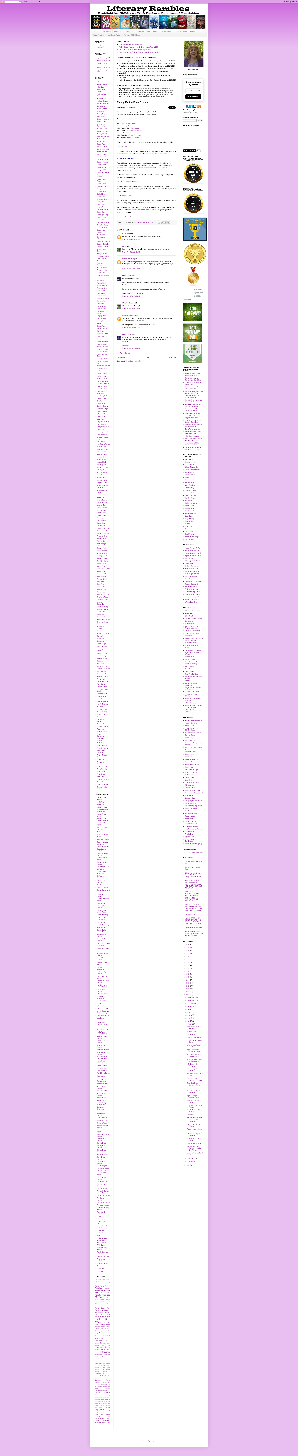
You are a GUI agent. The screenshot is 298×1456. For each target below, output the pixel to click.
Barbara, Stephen (102, 103)
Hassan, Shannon (103, 339)
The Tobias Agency (103, 1202)
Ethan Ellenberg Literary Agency (102, 911)
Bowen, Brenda (102, 134)
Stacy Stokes (99, 1407)
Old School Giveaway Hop (194, 927)
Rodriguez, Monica (103, 574)
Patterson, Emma (103, 533)
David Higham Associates (101, 872)
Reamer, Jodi (101, 548)
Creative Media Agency (102, 863)
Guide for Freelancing (192, 631)
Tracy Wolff (104, 1412)
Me (103, 1369)
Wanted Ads (102, 1416)
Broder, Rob (101, 144)
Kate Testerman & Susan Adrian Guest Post (193, 439)
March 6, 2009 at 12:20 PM (131, 239)
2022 (188, 956)
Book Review (100, 1324)
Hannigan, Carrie (102, 334)
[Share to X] (167, 223)
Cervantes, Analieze (100, 176)
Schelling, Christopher (100, 603)
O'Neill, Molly (101, 513)
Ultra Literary (101, 1230)
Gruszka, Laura (102, 328)
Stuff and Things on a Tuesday (194, 1106)
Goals (102, 1347)
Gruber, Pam (101, 326)
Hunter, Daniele (102, 373)
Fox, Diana (100, 280)
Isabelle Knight (99, 1354)
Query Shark (189, 666)
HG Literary (100, 946)
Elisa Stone (106, 1345)
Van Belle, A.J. (102, 707)
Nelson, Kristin (102, 500)
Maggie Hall (189, 521)
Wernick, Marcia (102, 748)
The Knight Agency (103, 1188)
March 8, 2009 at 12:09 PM (131, 328)
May (189, 1018)
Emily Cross (126, 275)
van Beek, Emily (102, 704)
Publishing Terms (191, 579)
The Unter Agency (103, 1205)
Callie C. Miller (106, 1326)
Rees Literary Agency (101, 1094)
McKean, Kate (101, 477)
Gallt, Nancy (101, 293)
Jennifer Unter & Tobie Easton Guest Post (192, 396)
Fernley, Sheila (102, 270)
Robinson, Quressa (103, 569)
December (191, 997)
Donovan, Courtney (103, 241)
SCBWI (187, 681)
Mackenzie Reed (100, 1367)
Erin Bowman (189, 482)
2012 (188, 986)
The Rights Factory (103, 1195)
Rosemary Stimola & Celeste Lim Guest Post (193, 379)
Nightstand (188, 648)
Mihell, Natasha (102, 488)
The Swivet (189, 834)
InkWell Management (101, 968)
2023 (188, 953)
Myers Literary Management (101, 1062)
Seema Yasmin (106, 1401)
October (190, 1003)
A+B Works (101, 802)
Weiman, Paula (102, 731)
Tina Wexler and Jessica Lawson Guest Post (193, 421)
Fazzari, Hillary (102, 267)
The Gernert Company (101, 1185)
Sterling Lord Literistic (101, 1146)
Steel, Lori (100, 663)
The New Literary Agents (193, 829)
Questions (104, 1384)
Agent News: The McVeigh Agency (193, 1051)
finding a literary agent (199, 293)
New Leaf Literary (102, 1068)
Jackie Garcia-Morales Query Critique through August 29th (138, 47)
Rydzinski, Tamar (102, 597)
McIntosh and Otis (103, 1050)
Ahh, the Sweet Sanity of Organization (194, 1060)
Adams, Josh (101, 82)
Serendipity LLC (102, 1120)
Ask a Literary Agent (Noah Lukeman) (192, 729)
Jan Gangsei (98, 1356)
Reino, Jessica (102, 553)
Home (95, 31)
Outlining (98, 1380)
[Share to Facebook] (169, 223)
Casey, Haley (101, 170)
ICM (98, 965)
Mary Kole (188, 526)
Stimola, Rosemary (103, 669)
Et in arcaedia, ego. (191, 770)
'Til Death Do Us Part (192, 914)
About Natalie (106, 31)
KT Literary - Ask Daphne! (194, 793)
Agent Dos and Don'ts (192, 548)
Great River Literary (103, 943)
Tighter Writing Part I (192, 589)
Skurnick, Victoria (103, 633)
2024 (188, 950)
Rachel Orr (106, 1386)
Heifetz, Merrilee (102, 347)
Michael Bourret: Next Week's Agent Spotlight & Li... (194, 1119)
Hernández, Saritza (103, 366)
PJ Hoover (126, 234)
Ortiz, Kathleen (102, 520)
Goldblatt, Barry (102, 306)
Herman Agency (102, 951)
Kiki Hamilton (189, 508)
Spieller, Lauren (102, 658)
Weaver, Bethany (102, 724)
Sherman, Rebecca (103, 617)
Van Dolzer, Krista (103, 709)
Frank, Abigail (101, 283)
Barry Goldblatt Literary (193, 732)
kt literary (100, 1271)
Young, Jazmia (102, 782)
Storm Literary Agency (101, 1158)
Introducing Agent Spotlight (102, 47)
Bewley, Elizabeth (103, 119)
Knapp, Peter (101, 403)
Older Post (172, 357)
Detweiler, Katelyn (103, 225)
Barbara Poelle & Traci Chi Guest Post (192, 388)
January (190, 1161)
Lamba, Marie (101, 416)
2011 (188, 989)
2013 (188, 983)
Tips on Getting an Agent (193, 597)
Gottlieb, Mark (101, 309)
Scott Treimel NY (102, 1118)
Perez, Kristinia (102, 536)
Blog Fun (106, 1312)
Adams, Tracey (102, 84)
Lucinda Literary (102, 1027)
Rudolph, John (101, 589)
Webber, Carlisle (102, 726)
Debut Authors (102, 1337)
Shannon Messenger (192, 537)
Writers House (101, 1266)
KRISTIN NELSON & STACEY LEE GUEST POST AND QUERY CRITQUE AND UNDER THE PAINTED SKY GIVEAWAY (193, 896)
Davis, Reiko (101, 220)
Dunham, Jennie (102, 247)
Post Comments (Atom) (134, 361)
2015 (188, 977)
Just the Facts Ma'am (192, 633)
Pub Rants (188, 811)
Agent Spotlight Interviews (123, 31)
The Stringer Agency (101, 1199)
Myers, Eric (101, 497)
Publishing (106, 1382)
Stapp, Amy (101, 661)
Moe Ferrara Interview (192, 413)
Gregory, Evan (101, 316)
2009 (188, 995)
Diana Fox (188, 757)
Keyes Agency (102, 1001)
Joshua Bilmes (190, 788)
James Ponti (106, 1354)
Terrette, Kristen (102, 687)
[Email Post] (158, 222)
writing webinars (198, 289)
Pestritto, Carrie (102, 538)
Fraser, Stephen (102, 285)
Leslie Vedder (98, 1363)
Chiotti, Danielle (102, 184)
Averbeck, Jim (102, 98)
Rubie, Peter (101, 587)
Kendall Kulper (190, 506)
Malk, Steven (101, 452)
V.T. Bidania (105, 1414)
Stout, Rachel (101, 671)
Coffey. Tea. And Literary (193, 747)
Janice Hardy (189, 488)
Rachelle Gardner (191, 813)
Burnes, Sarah (101, 154)
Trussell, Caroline (102, 699)
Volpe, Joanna (101, 717)
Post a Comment (125, 353)
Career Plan (99, 1328)
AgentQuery (189, 613)
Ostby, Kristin (101, 523)
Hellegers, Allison (102, 349)
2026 (188, 944)
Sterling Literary (102, 1143)
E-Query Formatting (191, 566)
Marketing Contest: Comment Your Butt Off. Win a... (194, 1148)
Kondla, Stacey (102, 411)
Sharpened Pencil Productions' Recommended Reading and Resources (193, 686)
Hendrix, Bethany (102, 352)
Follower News (181, 31)
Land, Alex (100, 419)
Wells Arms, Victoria (101, 739)
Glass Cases (189, 777)
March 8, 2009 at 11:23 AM (131, 309)
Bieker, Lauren (101, 122)
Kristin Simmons (190, 513)
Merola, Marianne (102, 485)
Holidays (103, 1349)
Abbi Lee (97, 1282)
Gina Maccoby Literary (102, 935)
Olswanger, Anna (102, 518)
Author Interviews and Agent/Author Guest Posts (154, 31)
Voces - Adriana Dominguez (190, 840)
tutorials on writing (198, 292)
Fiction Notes (189, 624)
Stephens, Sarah (102, 666)
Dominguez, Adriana (101, 238)
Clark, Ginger (101, 194)
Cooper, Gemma (102, 207)
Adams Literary (102, 807)
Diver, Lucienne (102, 227)
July (189, 1012)
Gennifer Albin (190, 485)
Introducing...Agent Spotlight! (193, 1135)
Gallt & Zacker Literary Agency (102, 931)
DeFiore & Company (100, 877)
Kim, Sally (100, 401)
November (191, 1000)
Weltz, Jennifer (102, 745)
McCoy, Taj (100, 470)
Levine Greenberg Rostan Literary (103, 1012)
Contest (102, 1333)
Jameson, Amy (102, 386)
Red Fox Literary (102, 1091)
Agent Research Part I (192, 550)
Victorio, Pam (101, 714)
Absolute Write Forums (193, 611)
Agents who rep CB (103, 58)
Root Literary (101, 1100)
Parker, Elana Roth (103, 531)
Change (189, 1088)
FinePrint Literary (102, 915)
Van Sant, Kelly (102, 712)
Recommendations (101, 1391)
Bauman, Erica (102, 109)
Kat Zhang (188, 500)
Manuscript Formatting (192, 574)
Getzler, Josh (101, 296)
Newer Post (121, 357)
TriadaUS (100, 1216)
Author (108, 1306)
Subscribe (193, 96)
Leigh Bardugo (190, 518)
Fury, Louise (101, 291)
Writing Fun (100, 1268)
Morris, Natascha (102, 495)
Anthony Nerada (100, 1306)
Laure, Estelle (101, 424)
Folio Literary (101, 920)
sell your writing (197, 295)
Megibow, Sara (102, 483)
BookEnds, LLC (190, 738)
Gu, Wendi (100, 331)
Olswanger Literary (103, 1070)
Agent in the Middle (191, 723)
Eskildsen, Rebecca (100, 264)
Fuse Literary (101, 927)
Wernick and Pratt (103, 1256)
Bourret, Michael (102, 131)
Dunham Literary (102, 887)
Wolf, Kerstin (101, 771)
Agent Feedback (105, 1284)
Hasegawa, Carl (102, 336)
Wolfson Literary (102, 1263)
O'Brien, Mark (101, 510)
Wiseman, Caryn (102, 766)
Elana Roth (189, 767)
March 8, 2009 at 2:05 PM (131, 349)
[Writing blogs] (193, 286)
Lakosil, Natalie (102, 414)
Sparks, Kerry (101, 656)
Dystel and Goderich (100, 895)
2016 (188, 974)
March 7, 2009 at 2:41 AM (131, 252)
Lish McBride (106, 1363)
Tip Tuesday (104, 1410)
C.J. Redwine (189, 464)
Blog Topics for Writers (193, 561)
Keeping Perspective (192, 571)
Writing (98, 1422)
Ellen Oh (188, 477)
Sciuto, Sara (101, 612)
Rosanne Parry (106, 1395)
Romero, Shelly (102, 579)
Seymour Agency (102, 1123)
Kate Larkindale (105, 1359)
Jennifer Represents (192, 782)
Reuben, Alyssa (102, 563)
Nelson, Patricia (102, 502)
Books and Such (190, 740)
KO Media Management (101, 997)
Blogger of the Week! (194, 1037)
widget (201, 852)
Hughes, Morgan (102, 371)
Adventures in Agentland (193, 720)
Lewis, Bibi (100, 429)
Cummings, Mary (102, 215)
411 (126, 147)
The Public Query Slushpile (191, 695)
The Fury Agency (102, 1181)
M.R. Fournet (106, 1365)
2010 (188, 992)
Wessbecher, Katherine (101, 751)
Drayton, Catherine (103, 244)
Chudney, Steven (102, 186)
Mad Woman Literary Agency (102, 1033)
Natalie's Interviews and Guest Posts (106, 35)
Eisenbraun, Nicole (103, 256)
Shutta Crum (98, 1405)
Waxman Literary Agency (193, 844)
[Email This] (162, 223)
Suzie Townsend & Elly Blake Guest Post (193, 374)
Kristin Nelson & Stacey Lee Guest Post (193, 432)
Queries (97, 1384)
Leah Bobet (189, 516)
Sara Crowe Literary (101, 1114)
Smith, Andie (101, 641)
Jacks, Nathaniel (102, 381)
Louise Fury (189, 795)
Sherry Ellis (106, 1403)
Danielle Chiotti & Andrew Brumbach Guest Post (193, 401)
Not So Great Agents (192, 576)
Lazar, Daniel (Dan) (103, 427)
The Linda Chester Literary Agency (103, 1192)
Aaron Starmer (106, 1279)
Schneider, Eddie (102, 609)
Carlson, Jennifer (102, 162)
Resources (106, 1393)
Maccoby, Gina (102, 446)
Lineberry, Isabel (102, 432)
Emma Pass (189, 480)
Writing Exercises (191, 602)
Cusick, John (101, 217)
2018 (188, 968)
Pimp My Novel (190, 659)
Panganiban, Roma (103, 528)
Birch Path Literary (103, 834)
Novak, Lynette (102, 508)
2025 (188, 947)
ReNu (124, 246)
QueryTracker (189, 671)
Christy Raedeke (134, 135)
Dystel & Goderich (191, 759)
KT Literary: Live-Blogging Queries (193, 1065)
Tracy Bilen (98, 1412)
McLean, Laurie (102, 480)
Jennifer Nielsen (190, 493)
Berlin (99, 832)
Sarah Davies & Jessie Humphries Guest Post (193, 448)
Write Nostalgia (127, 303)
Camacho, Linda (102, 159)
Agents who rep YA (103, 67)
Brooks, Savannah (103, 149)
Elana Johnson (190, 475)
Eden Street (101, 903)
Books (108, 1324)
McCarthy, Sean (102, 467)
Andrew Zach (189, 726)
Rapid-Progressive (191, 816)
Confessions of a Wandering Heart (191, 751)
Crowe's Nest (189, 754)
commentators (195, 852)
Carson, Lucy (101, 165)
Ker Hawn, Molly (102, 396)
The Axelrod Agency (101, 1162)
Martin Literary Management (101, 1046)
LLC (98, 1006)
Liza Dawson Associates (101, 1019)
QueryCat (188, 669)
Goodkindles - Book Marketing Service (191, 627)
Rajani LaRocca (102, 1388)
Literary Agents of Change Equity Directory (194, 639)
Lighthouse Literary (103, 1015)
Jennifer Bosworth (191, 490)
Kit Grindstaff (189, 511)
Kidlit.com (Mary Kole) (192, 790)
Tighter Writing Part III (192, 594)
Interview (105, 1352)
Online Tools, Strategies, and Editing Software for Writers (193, 652)
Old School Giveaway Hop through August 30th (135, 49)
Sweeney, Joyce (102, 676)
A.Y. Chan (98, 1279)
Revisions (98, 1395)
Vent (98, 1235)
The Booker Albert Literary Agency (103, 1169)
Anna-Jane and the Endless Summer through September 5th (139, 52)
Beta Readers (99, 1312)
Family (97, 1347)
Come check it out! (124, 217)
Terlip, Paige (101, 684)
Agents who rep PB (103, 60)
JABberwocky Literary (101, 973)
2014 (188, 980)
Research (98, 1393)
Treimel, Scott (101, 696)
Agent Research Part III (193, 556)
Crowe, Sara (101, 212)
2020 (188, 962)
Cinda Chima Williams (192, 470)
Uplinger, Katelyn (102, 701)
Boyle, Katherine (102, 139)
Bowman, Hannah (103, 136)
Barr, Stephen (101, 106)
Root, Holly (100, 581)
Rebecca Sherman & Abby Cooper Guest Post (194, 392)
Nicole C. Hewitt (105, 1378)
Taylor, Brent (101, 679)
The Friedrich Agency (101, 1178)
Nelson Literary (102, 1065)
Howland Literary (102, 962)
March (190, 1024)
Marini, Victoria (102, 459)
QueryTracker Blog (191, 674)
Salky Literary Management (101, 1104)
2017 (188, 971)
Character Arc (189, 563)
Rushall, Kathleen (103, 594)
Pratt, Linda (101, 541)
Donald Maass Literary (101, 881)
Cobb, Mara (101, 204)
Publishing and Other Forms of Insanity (192, 663)
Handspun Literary (103, 948)
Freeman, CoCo (102, 288)
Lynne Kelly (98, 1365)
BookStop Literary (103, 839)
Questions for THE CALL (193, 581)
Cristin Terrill (189, 472)
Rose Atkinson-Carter (100, 1397)
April (189, 1021)
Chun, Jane (100, 189)
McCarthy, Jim (102, 465)
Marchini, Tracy (102, 454)
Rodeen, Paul (101, 571)
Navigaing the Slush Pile (193, 801)
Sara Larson (189, 531)
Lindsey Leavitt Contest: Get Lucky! (194, 1079)
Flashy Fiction (148, 112)
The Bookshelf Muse (192, 691)
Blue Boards (189, 616)
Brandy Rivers (190, 462)
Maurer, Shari (101, 462)
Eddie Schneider (190, 762)
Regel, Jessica (102, 551)
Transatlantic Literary (101, 1213)
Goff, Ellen (100, 304)
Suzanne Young (132, 133)
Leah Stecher (106, 1361)
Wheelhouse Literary (101, 1260)
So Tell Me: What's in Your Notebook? (194, 1055)
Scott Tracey (189, 534)
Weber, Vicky (101, 729)
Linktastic (190, 1115)
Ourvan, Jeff (101, 526)
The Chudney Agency (101, 1174)
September (191, 1006)
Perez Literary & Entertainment (102, 1080)
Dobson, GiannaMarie (101, 233)
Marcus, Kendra (102, 457)
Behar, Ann (100, 111)
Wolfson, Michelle (103, 779)
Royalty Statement (191, 584)
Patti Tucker (132, 123)
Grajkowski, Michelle (101, 312)
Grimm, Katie (101, 321)
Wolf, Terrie (100, 777)
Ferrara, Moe (101, 273)
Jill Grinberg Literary (101, 990)
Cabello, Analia (102, 157)
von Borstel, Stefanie (101, 720)
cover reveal (98, 1425)
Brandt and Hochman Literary (103, 845)
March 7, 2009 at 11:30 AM (131, 269)
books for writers (198, 291)
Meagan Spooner (191, 529)
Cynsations (189, 621)
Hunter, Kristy (101, 376)
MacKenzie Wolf (102, 1029)
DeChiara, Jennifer (103, 222)
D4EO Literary (101, 869)
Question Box (191, 1034)
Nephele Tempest (191, 803)
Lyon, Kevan (101, 441)
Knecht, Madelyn (102, 406)
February (191, 1158)
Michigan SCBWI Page (132, 35)
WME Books (101, 1245)
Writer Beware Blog (191, 703)
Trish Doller (134, 128)
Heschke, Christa (102, 368)
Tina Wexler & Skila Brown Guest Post (192, 444)
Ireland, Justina (102, 378)
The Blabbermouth (191, 824)
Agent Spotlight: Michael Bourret (193, 1096)
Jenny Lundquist (190, 495)
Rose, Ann (100, 584)
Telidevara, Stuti (102, 681)
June (189, 1015)
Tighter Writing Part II (192, 592)
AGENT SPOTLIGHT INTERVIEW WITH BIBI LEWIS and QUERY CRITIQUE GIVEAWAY (193, 920)
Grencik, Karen (102, 318)
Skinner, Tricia (101, 631)
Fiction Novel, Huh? (191, 568)
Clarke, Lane (101, 196)
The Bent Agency (102, 1166)
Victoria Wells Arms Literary (101, 1241)
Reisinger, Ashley (102, 556)
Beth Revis (189, 459)
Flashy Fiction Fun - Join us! (194, 1125)
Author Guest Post (102, 1308)
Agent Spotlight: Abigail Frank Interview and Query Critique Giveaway (194, 933)
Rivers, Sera (101, 566)
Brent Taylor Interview (192, 429)
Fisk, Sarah (101, 278)
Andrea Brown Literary (101, 815)
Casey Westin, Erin (103, 167)
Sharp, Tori (100, 614)
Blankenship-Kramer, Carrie (101, 125)
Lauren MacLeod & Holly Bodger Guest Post (193, 425)
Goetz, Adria (101, 301)
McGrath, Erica (102, 475)
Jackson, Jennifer (103, 384)
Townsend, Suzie (102, 694)
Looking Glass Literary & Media (102, 1023)
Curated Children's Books (193, 618)
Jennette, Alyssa (102, 389)
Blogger (153, 1441)
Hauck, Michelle (102, 341)
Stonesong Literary (103, 1154)
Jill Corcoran (189, 785)
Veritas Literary (102, 1238)
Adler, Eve (100, 87)
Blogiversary (106, 1316)
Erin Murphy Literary (101, 907)
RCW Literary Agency (101, 1087)
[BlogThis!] (165, 223)
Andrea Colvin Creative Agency (102, 819)
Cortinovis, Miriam (103, 209)
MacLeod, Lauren (102, 449)
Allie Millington (100, 1301)
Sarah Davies (189, 819)
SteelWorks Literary (101, 1139)
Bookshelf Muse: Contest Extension (194, 1084)
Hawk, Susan (101, 344)
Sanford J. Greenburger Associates (101, 1109)
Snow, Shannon (102, 646)
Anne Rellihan (105, 1303)
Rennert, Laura (102, 558)
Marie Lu (188, 524)
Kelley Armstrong (191, 503)
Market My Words (191, 643)
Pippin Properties (102, 1084)
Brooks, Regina (102, 146)
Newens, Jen (101, 505)
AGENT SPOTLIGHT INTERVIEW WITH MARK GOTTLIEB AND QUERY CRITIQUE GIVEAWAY (194, 907)
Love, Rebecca (102, 434)
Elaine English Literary (192, 764)
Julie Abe (97, 1359)
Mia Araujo (106, 1373)
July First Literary (102, 994)
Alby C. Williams (105, 1299)
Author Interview (100, 1310)
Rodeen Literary (102, 1097)
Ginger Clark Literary (101, 940)
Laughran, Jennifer (103, 421)
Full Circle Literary (103, 925)
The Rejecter (189, 831)
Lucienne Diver (190, 798)
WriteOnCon (106, 1420)
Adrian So (97, 1284)
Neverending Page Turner (193, 806)
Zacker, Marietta (102, 784)
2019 (188, 965)
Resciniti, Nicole (102, 561)
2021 (188, 959)
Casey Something (128, 259)
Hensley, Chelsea (102, 359)
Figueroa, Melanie (103, 275)
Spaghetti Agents (191, 586)
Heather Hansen (135, 130)
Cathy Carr (102, 1330)
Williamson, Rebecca (101, 763)
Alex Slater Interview (192, 436)
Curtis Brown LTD (102, 866)
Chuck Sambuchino (191, 467)
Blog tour (99, 1314)
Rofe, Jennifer (101, 576)
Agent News (99, 1286)
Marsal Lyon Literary (101, 1042)
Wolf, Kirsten (101, 774)
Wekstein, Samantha (100, 735)
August (190, 1009)
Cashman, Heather (103, 172)
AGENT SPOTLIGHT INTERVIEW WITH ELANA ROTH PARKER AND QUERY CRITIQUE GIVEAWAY (193, 884)
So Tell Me (106, 1405)
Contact (193, 31)
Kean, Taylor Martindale (101, 392)
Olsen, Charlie (101, 515)
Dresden (99, 885)
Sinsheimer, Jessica (101, 627)
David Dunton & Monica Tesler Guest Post (193, 410)
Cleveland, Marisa (103, 199)
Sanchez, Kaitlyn (102, 600)
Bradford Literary (102, 842)
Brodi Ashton (98, 1326)
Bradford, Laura (102, 141)
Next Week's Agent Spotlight (193, 1092)
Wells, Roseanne (102, 743)
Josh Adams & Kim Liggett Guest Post (191, 417)
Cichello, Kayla (102, 191)
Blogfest (107, 1314)
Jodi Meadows (106, 1356)
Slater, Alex (100, 636)
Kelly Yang (98, 1361)
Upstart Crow (101, 1233)
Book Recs (106, 1322)
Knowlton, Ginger (102, 409)
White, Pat (100, 759)
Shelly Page (98, 1403)
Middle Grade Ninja (191, 645)
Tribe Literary (101, 1219)
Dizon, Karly (101, 230)
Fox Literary (101, 922)
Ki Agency (100, 1003)
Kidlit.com (188, 636)
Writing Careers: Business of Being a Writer (194, 706)
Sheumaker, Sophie (103, 619)
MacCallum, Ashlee (103, 444)
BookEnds (100, 837)
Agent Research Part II (193, 553)
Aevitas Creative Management (102, 810)
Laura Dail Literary (103, 1008)
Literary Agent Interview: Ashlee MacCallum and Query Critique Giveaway (193, 875)
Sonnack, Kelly (102, 653)
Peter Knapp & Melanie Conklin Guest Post (193, 405)
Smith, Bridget (101, 644)
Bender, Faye (101, 114)
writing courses (197, 296)
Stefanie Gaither (190, 539)
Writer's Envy (191, 1031)
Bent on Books (190, 735)
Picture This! (189, 657)
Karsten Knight (190, 498)
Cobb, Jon (100, 202)
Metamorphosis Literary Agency (102, 1057)
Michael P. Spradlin (101, 1375)
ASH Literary (101, 804)
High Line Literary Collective (102, 954)
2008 (188, 1165)
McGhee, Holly (102, 472)
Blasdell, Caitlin (102, 128)
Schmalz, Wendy (102, 607)
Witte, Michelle (102, 769)
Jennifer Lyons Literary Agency (102, 986)
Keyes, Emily (101, 398)
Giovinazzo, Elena (103, 298)
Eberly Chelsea (102, 253)
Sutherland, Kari (102, 674)
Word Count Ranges (192, 599)
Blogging (98, 1316)
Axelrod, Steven (102, 101)
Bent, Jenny (101, 116)
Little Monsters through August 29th (131, 44)
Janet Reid (188, 780)
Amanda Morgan (133, 137)
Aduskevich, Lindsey (101, 90)
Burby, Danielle (102, 152)
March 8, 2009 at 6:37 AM (131, 296)
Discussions (99, 1341)
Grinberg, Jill (101, 323)
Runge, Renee (101, 592)
